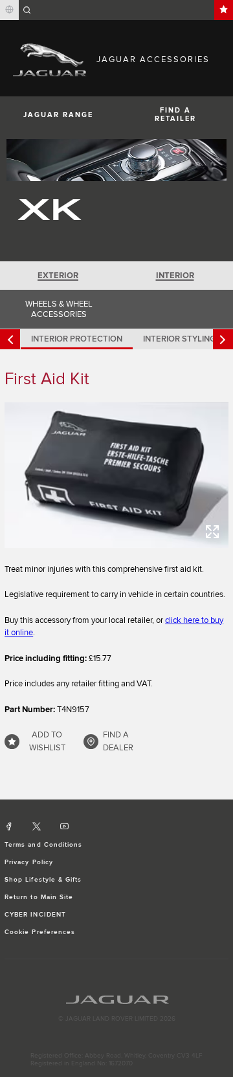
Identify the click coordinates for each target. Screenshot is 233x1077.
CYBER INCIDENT (35, 915)
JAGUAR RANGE (58, 115)
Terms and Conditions (43, 845)
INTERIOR (175, 275)
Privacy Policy (29, 862)
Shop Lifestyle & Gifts (43, 880)
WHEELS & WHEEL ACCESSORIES (59, 309)
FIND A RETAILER (175, 114)
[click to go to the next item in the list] (223, 339)
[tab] (58, 275)
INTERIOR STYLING (179, 339)
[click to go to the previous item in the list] (10, 339)
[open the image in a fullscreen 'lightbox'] (116, 475)
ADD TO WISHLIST (47, 741)
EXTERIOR (58, 275)
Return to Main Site (39, 897)
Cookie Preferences (40, 932)
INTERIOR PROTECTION (76, 339)
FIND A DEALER (118, 741)
